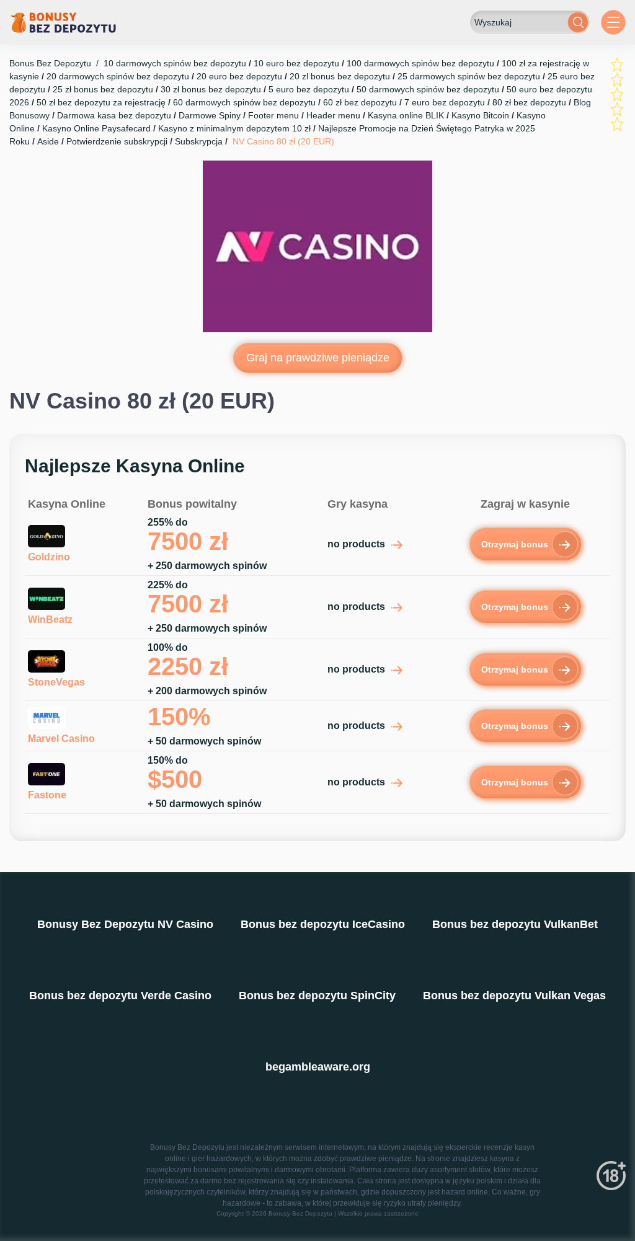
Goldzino (49, 557)
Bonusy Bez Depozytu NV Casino (125, 924)
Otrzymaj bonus (514, 544)
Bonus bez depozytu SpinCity (317, 995)
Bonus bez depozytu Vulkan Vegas (514, 995)
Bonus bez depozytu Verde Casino (120, 995)
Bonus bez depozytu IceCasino (323, 924)
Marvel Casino (61, 738)
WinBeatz (50, 619)
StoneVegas (56, 682)
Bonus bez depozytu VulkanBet (515, 924)
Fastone (47, 795)
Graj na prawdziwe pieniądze (317, 357)
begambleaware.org (317, 1067)
